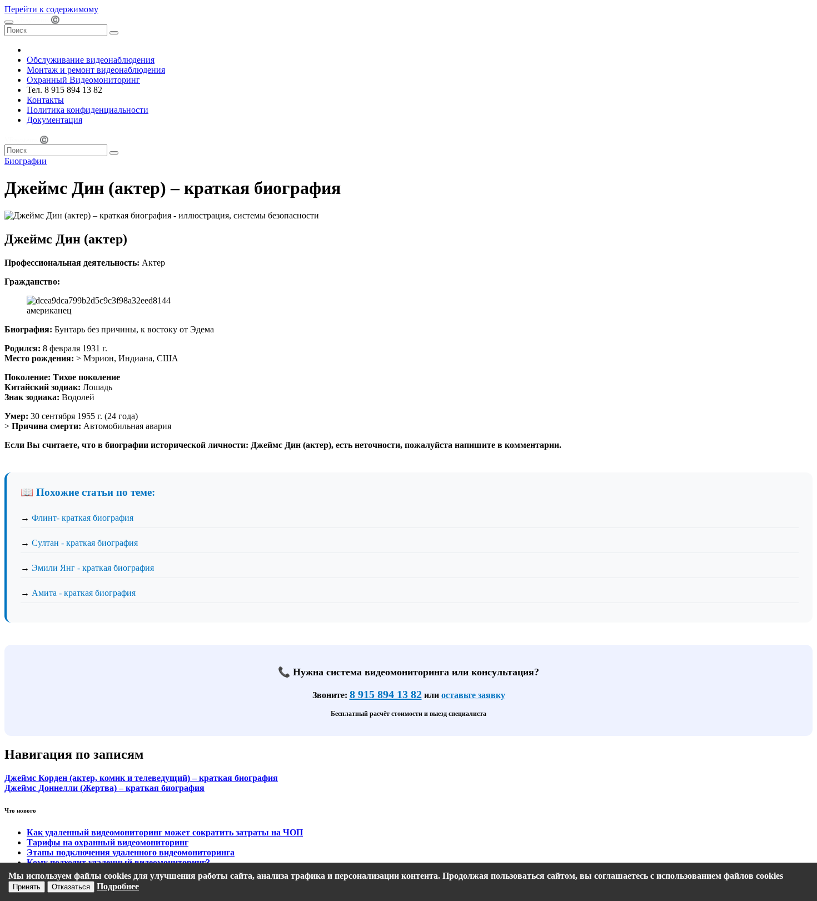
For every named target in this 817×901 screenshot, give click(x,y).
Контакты (45, 99)
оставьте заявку (473, 695)
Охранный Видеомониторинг (83, 79)
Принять (27, 887)
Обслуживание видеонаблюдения (91, 59)
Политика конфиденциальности (87, 110)
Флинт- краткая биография (82, 517)
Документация (54, 120)
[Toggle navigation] (8, 22)
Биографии (25, 161)
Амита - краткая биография (84, 593)
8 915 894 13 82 (386, 694)
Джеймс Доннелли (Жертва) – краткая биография (104, 788)
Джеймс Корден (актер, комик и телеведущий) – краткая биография (141, 778)
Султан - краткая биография (85, 542)
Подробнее (118, 886)
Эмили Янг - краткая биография (93, 568)
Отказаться (71, 887)
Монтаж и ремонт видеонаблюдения (96, 69)
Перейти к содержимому (51, 9)
